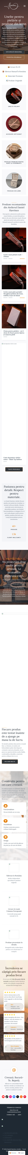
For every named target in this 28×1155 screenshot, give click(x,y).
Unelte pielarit (14, 106)
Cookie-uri (11, 1114)
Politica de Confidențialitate (14, 1111)
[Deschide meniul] (25, 5)
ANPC (19, 1114)
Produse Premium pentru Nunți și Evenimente (14, 162)
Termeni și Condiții (14, 1107)
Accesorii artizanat (14, 134)
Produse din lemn (14, 191)
